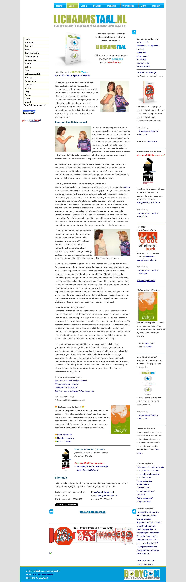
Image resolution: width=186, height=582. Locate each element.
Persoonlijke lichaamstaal (148, 474)
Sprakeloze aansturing (147, 536)
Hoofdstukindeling (65, 438)
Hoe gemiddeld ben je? (147, 543)
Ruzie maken (143, 484)
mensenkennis (143, 66)
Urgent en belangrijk (146, 526)
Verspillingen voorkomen (148, 533)
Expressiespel (143, 488)
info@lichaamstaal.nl (107, 495)
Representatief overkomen (149, 522)
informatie (149, 343)
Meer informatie (64, 434)
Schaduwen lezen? (145, 491)
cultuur (127, 187)
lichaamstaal (142, 56)
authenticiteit (142, 42)
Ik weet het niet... (144, 501)
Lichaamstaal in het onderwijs (150, 467)
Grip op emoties (144, 519)
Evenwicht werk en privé (148, 512)
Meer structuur (143, 553)
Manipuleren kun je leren (148, 202)
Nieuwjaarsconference (147, 546)
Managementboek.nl (78, 75)
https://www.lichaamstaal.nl (103, 492)
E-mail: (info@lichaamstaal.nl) (35, 102)
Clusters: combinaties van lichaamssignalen (75, 391)
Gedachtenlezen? (145, 498)
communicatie (143, 63)
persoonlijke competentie (148, 46)
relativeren (141, 59)
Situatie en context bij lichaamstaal (71, 381)
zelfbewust (141, 52)
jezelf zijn (141, 49)
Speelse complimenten (147, 540)
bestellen (148, 346)
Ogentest (141, 495)
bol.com (59, 75)
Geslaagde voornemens (148, 550)
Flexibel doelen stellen (147, 515)
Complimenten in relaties (148, 470)
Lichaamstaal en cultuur (66, 387)
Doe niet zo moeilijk (146, 72)
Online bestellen (64, 441)
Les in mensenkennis (146, 529)
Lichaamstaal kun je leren (66, 384)
